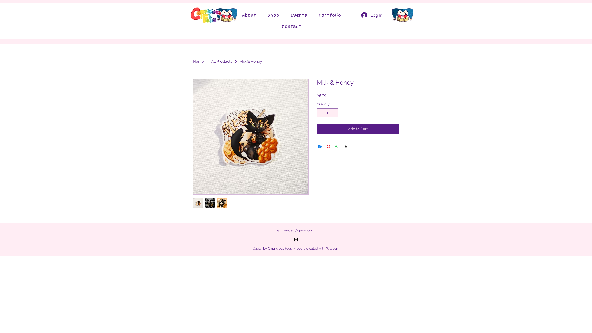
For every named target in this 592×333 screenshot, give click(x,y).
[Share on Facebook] (320, 146)
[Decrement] (320, 113)
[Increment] (334, 113)
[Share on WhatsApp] (337, 146)
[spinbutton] (327, 113)
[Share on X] (346, 146)
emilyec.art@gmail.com (295, 230)
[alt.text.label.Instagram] (296, 239)
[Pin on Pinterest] (328, 146)
